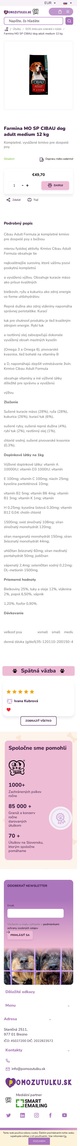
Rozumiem (39, 1141)
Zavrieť (38, 205)
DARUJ (58, 185)
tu (65, 1136)
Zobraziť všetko (38, 721)
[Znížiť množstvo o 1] (22, 185)
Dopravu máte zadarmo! (59, 159)
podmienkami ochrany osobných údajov (33, 926)
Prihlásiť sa (20, 935)
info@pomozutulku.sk (28, 1068)
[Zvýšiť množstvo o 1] (27, 185)
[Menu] (67, 11)
